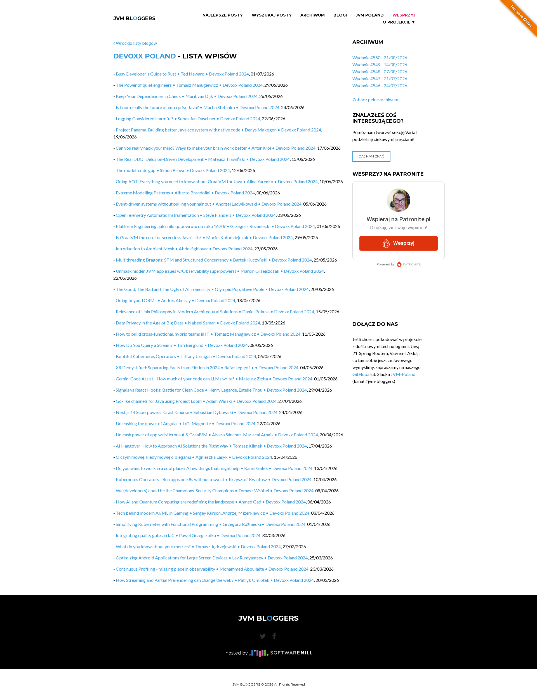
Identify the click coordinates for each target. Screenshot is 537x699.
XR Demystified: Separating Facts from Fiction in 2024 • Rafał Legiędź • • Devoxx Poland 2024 (207, 367)
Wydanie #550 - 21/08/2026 (379, 57)
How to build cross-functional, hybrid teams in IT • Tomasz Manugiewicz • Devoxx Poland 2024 (208, 333)
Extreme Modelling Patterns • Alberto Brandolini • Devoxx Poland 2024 (185, 192)
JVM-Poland (403, 374)
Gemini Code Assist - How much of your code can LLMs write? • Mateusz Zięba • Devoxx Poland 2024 (214, 378)
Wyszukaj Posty (272, 15)
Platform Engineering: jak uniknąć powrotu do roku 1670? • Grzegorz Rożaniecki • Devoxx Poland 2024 (215, 226)
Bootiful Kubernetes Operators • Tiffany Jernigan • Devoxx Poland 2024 (186, 356)
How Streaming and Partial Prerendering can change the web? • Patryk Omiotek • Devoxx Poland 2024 (215, 580)
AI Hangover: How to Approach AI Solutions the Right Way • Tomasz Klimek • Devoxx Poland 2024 (211, 445)
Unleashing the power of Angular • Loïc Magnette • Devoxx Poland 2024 (185, 423)
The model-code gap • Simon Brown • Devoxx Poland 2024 (173, 170)
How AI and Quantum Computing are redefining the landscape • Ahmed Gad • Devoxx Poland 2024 (211, 501)
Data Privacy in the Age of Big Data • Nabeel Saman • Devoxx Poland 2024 (188, 322)
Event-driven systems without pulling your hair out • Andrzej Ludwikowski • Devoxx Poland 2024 (209, 203)
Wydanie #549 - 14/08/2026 (379, 64)
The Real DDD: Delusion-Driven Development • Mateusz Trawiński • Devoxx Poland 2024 (203, 159)
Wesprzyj (403, 15)
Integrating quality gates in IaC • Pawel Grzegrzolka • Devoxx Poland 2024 (188, 535)
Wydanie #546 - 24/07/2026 (379, 85)
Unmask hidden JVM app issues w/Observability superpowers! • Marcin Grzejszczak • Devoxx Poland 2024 (220, 271)
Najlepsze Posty (222, 15)
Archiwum (312, 15)
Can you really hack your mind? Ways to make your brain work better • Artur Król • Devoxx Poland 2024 (215, 147)
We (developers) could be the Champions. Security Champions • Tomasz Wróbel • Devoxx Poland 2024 (215, 490)
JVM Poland (370, 15)
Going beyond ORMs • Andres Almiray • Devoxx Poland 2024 (175, 300)
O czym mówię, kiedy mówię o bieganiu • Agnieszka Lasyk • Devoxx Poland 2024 (194, 457)
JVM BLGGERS (134, 18)
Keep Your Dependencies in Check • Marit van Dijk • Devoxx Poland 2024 (187, 96)
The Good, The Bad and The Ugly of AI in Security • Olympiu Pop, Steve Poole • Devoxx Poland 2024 (212, 289)
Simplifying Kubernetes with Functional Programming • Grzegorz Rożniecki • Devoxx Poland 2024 (210, 524)
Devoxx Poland (144, 56)
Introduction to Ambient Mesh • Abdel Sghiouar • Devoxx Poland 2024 (184, 248)
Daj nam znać (371, 156)
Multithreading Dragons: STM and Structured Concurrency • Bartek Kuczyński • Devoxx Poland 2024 (214, 259)
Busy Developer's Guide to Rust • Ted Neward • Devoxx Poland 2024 (182, 73)
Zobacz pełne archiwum (375, 99)
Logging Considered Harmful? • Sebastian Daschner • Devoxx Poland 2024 (188, 118)
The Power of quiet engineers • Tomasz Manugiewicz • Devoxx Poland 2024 (189, 85)
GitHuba (360, 374)
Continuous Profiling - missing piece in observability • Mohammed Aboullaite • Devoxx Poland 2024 (212, 568)
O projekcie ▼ (399, 22)
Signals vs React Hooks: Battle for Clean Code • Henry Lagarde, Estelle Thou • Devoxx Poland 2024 (211, 389)
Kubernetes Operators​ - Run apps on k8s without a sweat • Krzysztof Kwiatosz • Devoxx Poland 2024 (214, 479)
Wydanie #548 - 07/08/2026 (379, 71)
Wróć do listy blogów (136, 43)
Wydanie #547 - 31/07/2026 (379, 78)
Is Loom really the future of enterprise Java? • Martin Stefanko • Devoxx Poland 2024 (197, 107)
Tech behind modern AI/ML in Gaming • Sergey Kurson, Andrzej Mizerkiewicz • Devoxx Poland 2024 (212, 513)
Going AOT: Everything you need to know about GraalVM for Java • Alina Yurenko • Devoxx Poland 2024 (217, 181)
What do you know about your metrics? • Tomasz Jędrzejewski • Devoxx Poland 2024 (198, 546)
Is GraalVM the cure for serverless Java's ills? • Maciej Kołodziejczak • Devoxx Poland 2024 (204, 237)
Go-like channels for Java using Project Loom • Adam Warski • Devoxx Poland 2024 (196, 401)
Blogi (340, 15)
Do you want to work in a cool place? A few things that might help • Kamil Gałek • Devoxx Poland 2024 (214, 468)
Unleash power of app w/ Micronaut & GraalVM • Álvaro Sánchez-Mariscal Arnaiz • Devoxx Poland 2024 (217, 434)
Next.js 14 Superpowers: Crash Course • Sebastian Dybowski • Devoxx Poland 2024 (196, 412)
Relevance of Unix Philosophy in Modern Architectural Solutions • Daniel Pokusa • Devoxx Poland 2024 (215, 311)
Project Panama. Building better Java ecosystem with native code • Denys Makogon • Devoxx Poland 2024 (218, 129)
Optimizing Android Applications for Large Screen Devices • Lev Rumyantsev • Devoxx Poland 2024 (212, 557)
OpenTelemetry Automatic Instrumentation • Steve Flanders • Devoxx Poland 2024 (196, 215)
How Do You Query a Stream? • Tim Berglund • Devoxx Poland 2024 (182, 345)
